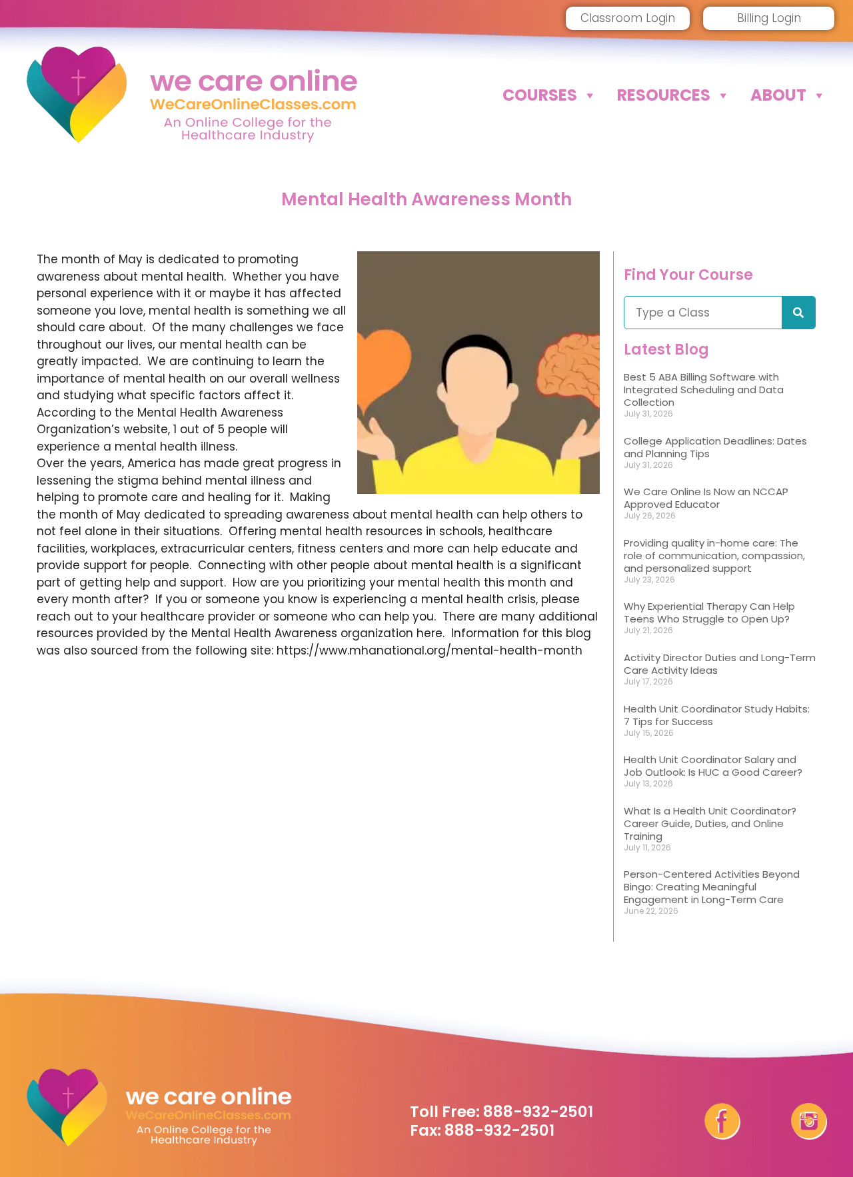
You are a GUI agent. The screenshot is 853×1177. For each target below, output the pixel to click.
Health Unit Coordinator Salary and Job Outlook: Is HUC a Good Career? (713, 765)
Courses (539, 95)
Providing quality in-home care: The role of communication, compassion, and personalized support (714, 555)
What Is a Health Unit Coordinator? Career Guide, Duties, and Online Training (710, 823)
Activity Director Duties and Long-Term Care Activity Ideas (720, 663)
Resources (663, 95)
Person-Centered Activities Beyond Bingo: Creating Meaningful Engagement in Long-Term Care (712, 886)
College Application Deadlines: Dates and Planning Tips (715, 447)
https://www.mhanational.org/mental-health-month (429, 650)
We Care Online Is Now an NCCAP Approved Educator (706, 498)
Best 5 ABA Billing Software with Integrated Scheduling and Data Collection (704, 389)
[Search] (798, 313)
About (778, 95)
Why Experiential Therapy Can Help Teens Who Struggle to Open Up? (709, 612)
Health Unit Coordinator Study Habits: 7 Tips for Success (717, 715)
